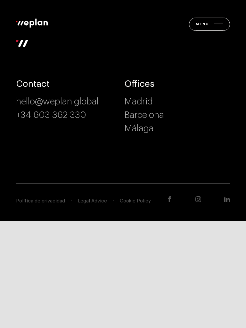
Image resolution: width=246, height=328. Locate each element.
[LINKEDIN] (227, 199)
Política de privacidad (40, 201)
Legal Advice (92, 201)
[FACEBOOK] (169, 199)
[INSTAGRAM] (198, 199)
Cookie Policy (135, 201)
